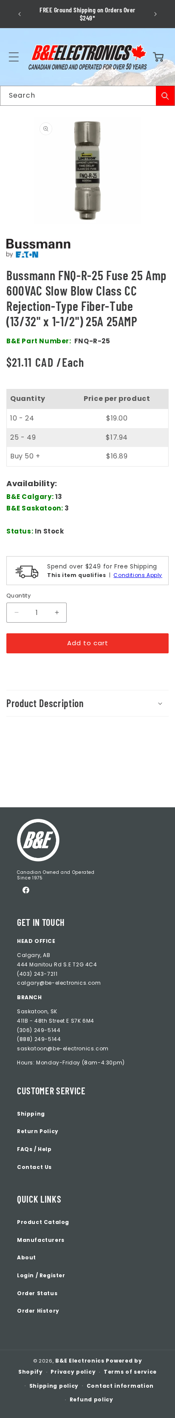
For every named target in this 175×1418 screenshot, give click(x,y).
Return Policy (38, 1131)
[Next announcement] (155, 14)
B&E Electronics (79, 1360)
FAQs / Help (34, 1149)
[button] (13, 57)
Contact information (120, 1385)
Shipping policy (54, 1385)
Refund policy (91, 1399)
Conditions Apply (137, 575)
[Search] (165, 96)
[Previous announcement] (19, 14)
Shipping (31, 1113)
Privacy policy (73, 1371)
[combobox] (87, 95)
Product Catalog (43, 1222)
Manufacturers (41, 1240)
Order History (38, 1310)
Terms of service (130, 1371)
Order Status (37, 1293)
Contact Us (34, 1167)
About (26, 1257)
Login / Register (41, 1275)
